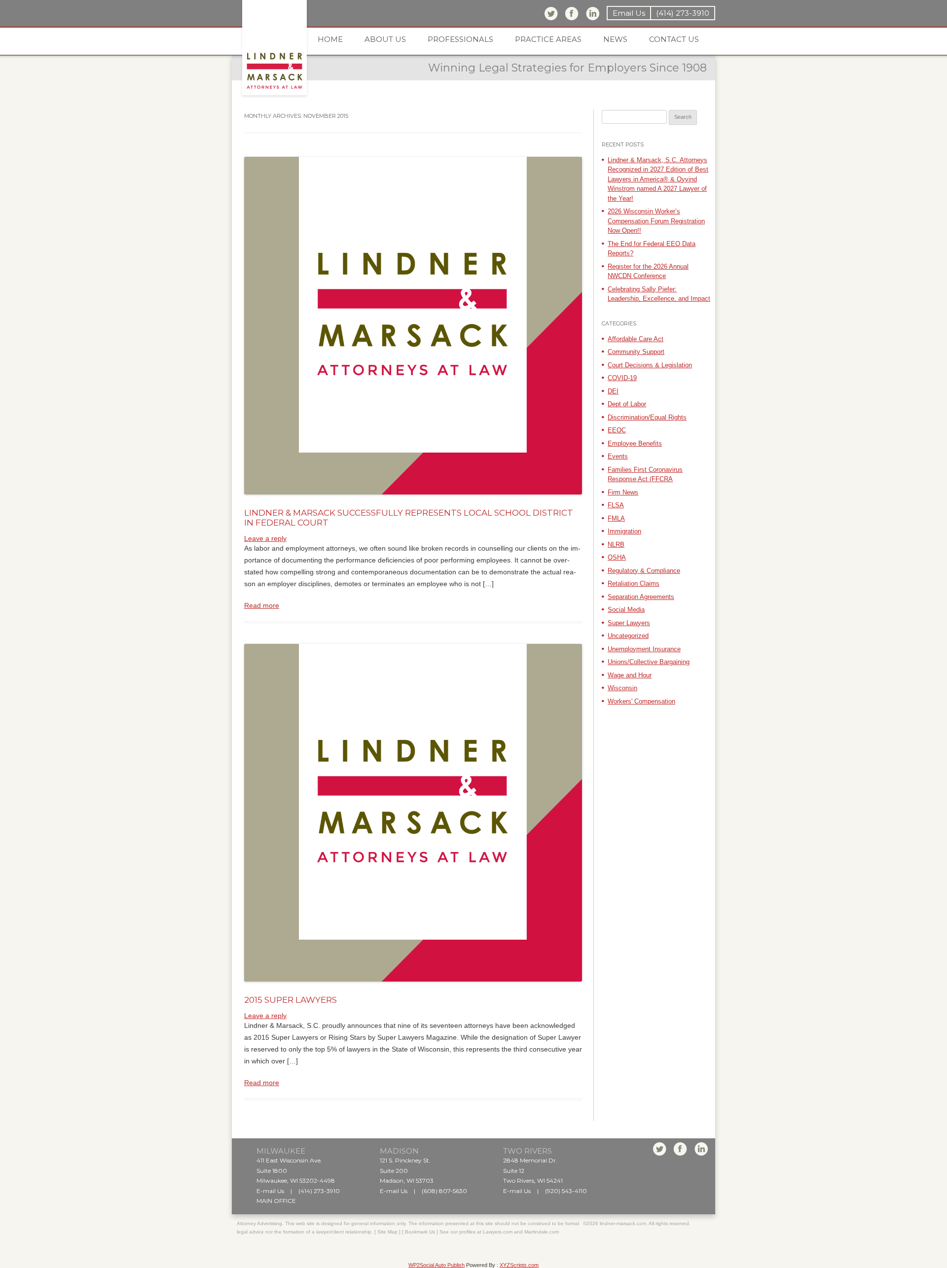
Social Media (626, 609)
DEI (613, 391)
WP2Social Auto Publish (436, 1265)
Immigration (624, 531)
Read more (261, 605)
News (615, 39)
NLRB (616, 544)
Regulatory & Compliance (644, 570)
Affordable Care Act (635, 339)
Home (330, 39)
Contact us (674, 39)
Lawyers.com (497, 1231)
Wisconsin (622, 688)
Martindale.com (541, 1231)
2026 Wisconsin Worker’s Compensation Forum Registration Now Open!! (656, 221)
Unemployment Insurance (644, 649)
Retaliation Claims (633, 583)
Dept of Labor (627, 404)
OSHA (617, 557)
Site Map (387, 1231)
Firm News (623, 492)
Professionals (460, 39)
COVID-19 (622, 378)
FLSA (616, 505)
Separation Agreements (641, 596)
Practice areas (548, 39)
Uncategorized (628, 635)
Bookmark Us (420, 1231)
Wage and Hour (630, 675)
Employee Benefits (635, 443)
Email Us (629, 13)
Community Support (636, 351)
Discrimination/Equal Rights (647, 417)
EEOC (617, 430)
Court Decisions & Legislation (650, 365)
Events (618, 456)
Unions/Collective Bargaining (649, 662)
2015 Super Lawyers (290, 1000)
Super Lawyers (629, 623)
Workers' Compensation (641, 701)
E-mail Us (270, 1191)
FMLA (616, 518)
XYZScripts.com (519, 1265)
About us (385, 39)
